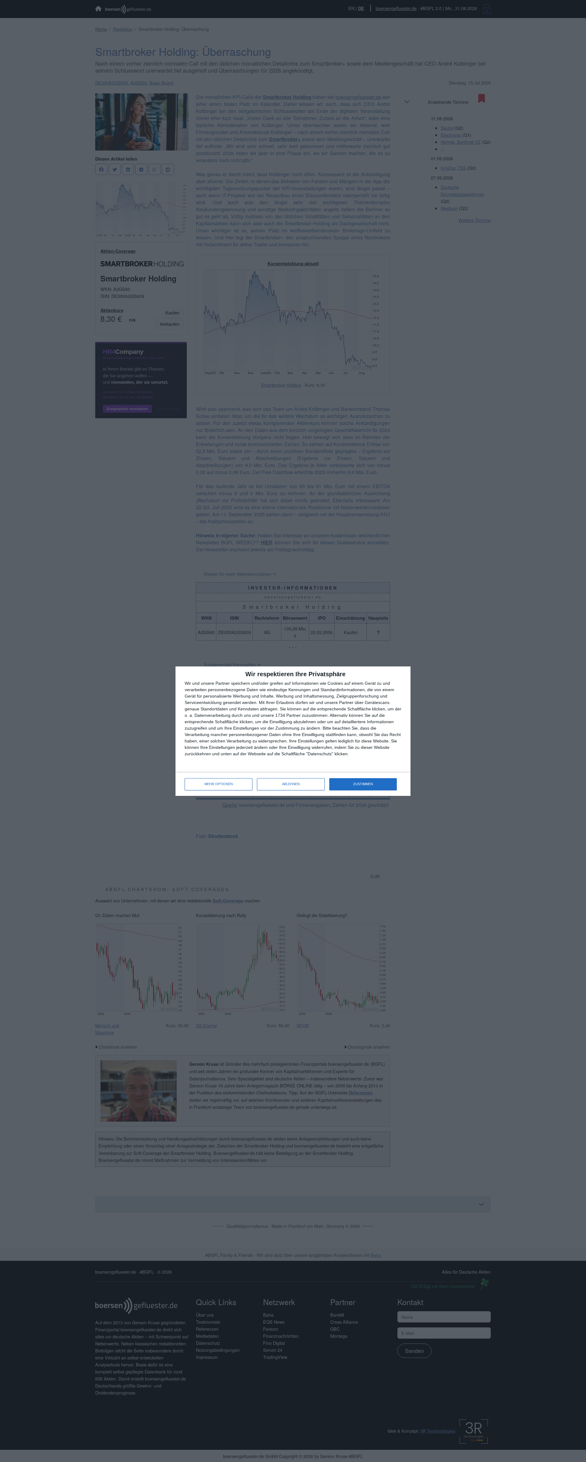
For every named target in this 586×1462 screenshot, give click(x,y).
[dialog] (293, 731)
